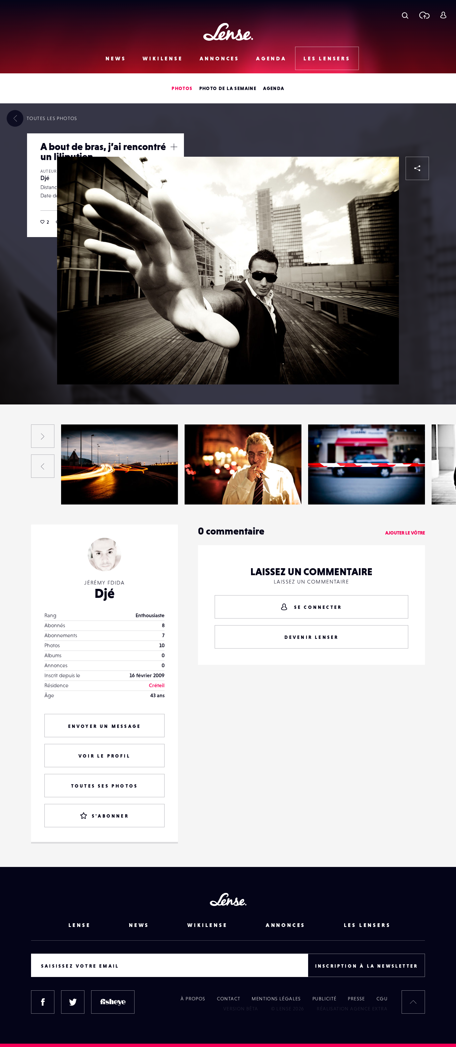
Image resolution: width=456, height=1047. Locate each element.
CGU (382, 998)
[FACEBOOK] (42, 1002)
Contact (229, 998)
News (115, 58)
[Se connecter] (443, 15)
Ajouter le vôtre (405, 533)
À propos (193, 998)
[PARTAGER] (417, 168)
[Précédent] (42, 466)
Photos (182, 88)
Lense (79, 925)
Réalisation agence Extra (352, 1008)
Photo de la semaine (228, 88)
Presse (356, 998)
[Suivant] (42, 436)
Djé (44, 177)
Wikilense (163, 58)
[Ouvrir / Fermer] (174, 147)
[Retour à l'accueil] (228, 32)
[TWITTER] (72, 1002)
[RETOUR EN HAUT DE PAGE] (413, 1002)
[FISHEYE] (113, 1002)
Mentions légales (276, 998)
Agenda (271, 58)
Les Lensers (327, 58)
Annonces (219, 58)
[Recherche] (405, 15)
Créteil (157, 685)
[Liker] (384, 171)
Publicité (324, 998)
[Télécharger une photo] (424, 15)
